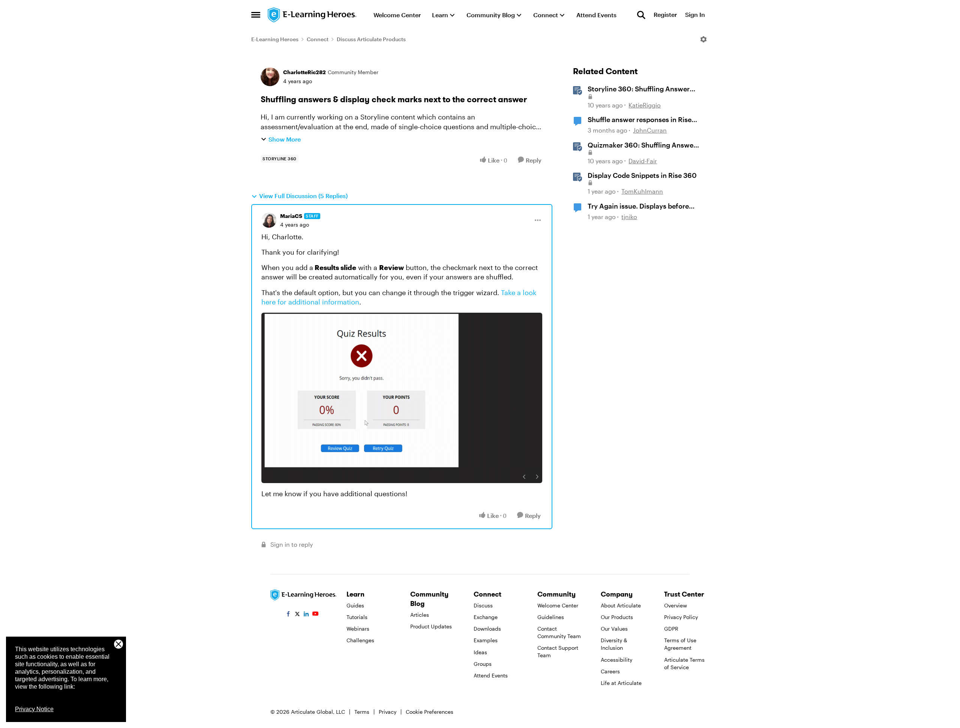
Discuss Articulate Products (371, 39)
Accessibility (616, 659)
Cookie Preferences (429, 712)
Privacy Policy (681, 617)
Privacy (387, 712)
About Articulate (621, 605)
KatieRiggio (644, 105)
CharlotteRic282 (304, 72)
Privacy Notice (34, 709)
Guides (355, 605)
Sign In (695, 14)
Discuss (483, 605)
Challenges (360, 640)
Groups (483, 664)
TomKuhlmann (642, 191)
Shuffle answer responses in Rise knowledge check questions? (640, 119)
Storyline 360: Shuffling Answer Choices (639, 89)
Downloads (487, 628)
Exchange (486, 617)
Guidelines (550, 617)
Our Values (614, 628)
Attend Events (491, 675)
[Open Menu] (703, 39)
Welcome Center (557, 605)
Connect (317, 39)
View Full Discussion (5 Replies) (303, 195)
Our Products (617, 617)
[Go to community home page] (312, 14)
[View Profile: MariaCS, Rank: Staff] (268, 220)
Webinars (357, 628)
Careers (610, 671)
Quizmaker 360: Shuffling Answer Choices (642, 145)
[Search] (641, 14)
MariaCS (291, 216)
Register (665, 14)
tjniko (629, 216)
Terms (361, 712)
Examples (486, 640)
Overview (675, 605)
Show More (284, 139)
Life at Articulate (621, 683)
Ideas (480, 652)
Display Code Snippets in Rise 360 (642, 175)
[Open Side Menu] (256, 15)
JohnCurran (650, 130)
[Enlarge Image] (401, 398)
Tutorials (357, 617)
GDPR (671, 628)
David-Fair (642, 160)
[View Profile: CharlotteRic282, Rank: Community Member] (270, 76)
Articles (419, 615)
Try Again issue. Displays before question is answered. (638, 206)
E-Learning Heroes (274, 39)
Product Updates (431, 626)
